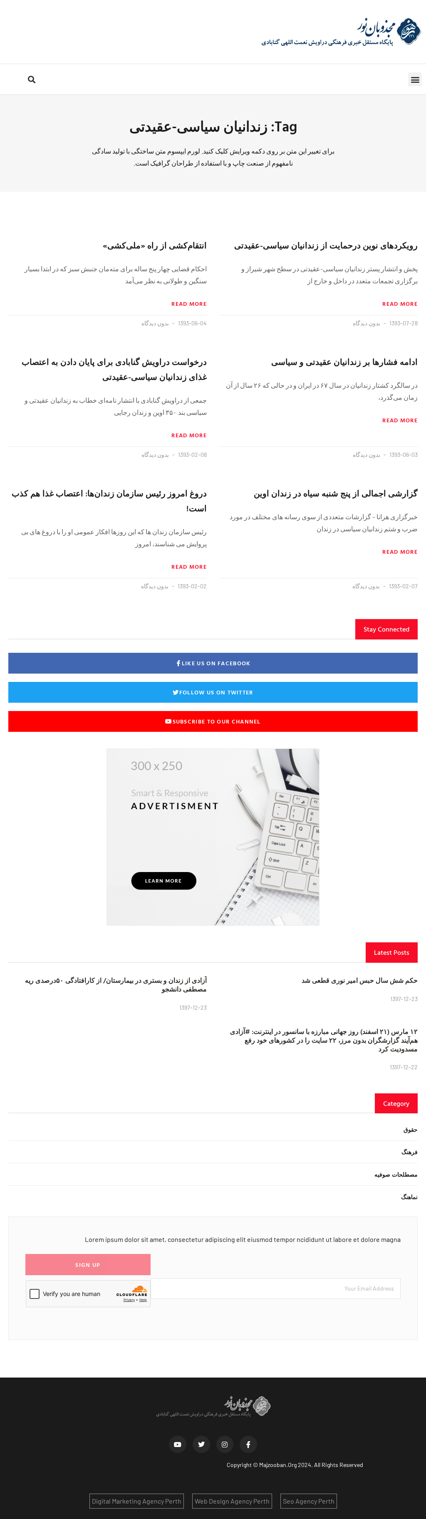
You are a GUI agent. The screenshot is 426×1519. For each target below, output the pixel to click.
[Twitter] (201, 1444)
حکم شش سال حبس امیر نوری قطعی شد (360, 980)
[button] (415, 79)
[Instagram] (225, 1444)
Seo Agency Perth (308, 1501)
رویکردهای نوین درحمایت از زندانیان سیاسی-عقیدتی (326, 245)
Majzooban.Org (278, 1464)
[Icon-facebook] (248, 1444)
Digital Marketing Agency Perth (136, 1501)
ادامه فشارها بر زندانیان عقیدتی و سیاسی (344, 361)
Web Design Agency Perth (232, 1501)
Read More (400, 304)
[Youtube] (177, 1444)
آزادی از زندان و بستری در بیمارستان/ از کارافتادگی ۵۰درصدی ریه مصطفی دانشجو (116, 984)
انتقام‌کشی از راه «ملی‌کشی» (155, 245)
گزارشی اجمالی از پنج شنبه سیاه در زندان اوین (336, 493)
